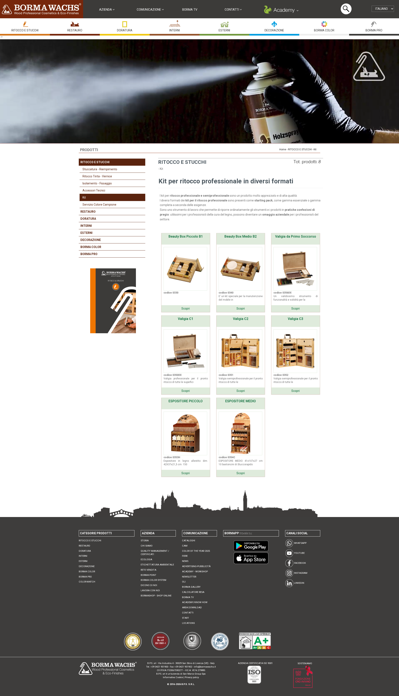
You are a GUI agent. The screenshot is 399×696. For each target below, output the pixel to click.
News (185, 561)
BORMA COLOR (324, 30)
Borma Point (148, 575)
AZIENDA (106, 9)
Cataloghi (188, 540)
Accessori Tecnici (94, 190)
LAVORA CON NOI (150, 590)
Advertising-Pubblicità (196, 566)
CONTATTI (232, 9)
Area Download (192, 607)
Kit (84, 197)
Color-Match (87, 581)
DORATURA (124, 30)
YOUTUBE (299, 553)
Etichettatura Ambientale (157, 564)
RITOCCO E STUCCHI (24, 30)
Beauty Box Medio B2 (240, 236)
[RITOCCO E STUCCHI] (25, 23)
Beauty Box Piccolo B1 (186, 236)
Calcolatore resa (193, 592)
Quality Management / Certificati (155, 553)
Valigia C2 (240, 319)
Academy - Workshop (195, 571)
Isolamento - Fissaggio (97, 183)
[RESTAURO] (74, 23)
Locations (188, 623)
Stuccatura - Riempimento (100, 169)
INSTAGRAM (300, 573)
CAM (184, 545)
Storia (145, 540)
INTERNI (174, 30)
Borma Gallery (191, 587)
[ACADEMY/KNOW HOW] (280, 11)
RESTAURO (74, 30)
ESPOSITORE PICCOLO (186, 401)
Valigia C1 (185, 319)
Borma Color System (153, 580)
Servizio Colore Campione (99, 204)
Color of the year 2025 (196, 551)
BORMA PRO (374, 30)
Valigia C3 (295, 319)
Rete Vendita (148, 570)
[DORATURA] (124, 23)
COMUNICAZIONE (149, 9)
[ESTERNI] (224, 23)
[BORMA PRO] (374, 23)
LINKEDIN (298, 583)
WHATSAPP (300, 543)
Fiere (185, 556)
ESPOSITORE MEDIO (240, 401)
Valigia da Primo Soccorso (295, 236)
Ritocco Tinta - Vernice (97, 176)
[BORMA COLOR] (324, 23)
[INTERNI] (174, 23)
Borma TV (189, 9)
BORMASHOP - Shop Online (156, 595)
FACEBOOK (299, 563)
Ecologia (146, 559)
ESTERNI (224, 30)
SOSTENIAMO (305, 663)
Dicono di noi (149, 585)
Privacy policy (192, 677)
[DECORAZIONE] (274, 23)
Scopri (185, 308)
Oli (184, 581)
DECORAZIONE (274, 30)
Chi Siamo (147, 545)
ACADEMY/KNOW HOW (194, 602)
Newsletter (189, 576)
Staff (185, 618)
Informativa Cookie (173, 677)
